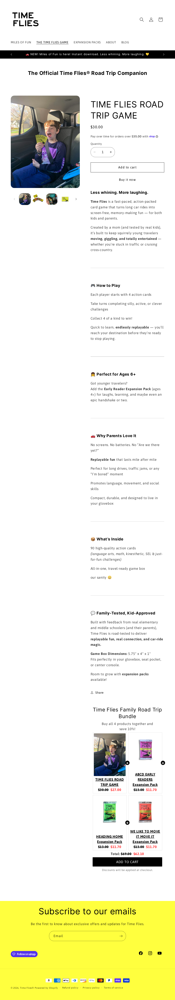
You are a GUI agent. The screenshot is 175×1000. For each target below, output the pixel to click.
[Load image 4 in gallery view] (65, 199)
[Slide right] (76, 199)
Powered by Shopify (46, 987)
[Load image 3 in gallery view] (51, 199)
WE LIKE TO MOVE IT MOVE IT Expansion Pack (145, 836)
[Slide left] (14, 199)
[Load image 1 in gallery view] (25, 199)
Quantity (96, 143)
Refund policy (70, 987)
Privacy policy (91, 987)
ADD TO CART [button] (127, 862)
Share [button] (99, 692)
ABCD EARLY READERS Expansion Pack (145, 779)
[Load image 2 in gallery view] (38, 199)
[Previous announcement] (11, 54)
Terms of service (113, 987)
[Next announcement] (163, 54)
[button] (141, 19)
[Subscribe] (121, 936)
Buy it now (127, 179)
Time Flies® (27, 987)
